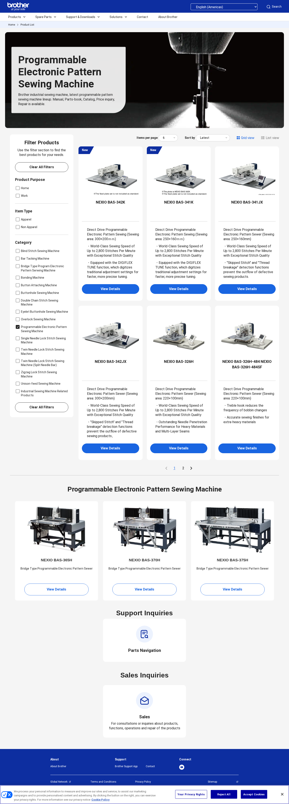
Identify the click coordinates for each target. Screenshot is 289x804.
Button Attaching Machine (39, 285)
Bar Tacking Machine (35, 258)
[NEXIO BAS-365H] (56, 528)
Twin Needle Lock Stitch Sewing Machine (42, 351)
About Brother (58, 766)
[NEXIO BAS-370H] (144, 528)
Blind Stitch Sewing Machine (40, 251)
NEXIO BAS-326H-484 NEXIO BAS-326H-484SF (247, 364)
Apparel (26, 219)
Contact (150, 766)
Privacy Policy (143, 781)
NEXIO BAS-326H (179, 361)
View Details (110, 289)
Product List (27, 24)
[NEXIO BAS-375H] (232, 528)
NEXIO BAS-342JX (110, 361)
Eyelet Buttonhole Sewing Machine (44, 311)
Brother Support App (126, 766)
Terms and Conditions (103, 781)
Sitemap (212, 781)
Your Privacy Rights (191, 794)
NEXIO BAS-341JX (247, 202)
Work (24, 195)
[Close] (282, 794)
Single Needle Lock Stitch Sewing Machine (43, 340)
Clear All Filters (41, 167)
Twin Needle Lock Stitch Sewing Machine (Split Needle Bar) (42, 363)
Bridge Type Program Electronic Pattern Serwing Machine (42, 268)
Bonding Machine (32, 277)
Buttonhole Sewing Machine (40, 293)
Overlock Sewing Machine (38, 319)
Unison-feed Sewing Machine (41, 383)
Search (277, 6)
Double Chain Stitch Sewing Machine (39, 302)
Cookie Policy (100, 799)
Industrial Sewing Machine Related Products (44, 393)
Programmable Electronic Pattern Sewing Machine (44, 329)
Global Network (58, 781)
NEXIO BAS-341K (178, 202)
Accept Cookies (254, 794)
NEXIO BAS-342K (110, 202)
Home (11, 24)
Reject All (223, 794)
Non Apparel (29, 227)
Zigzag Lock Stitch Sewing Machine (39, 374)
